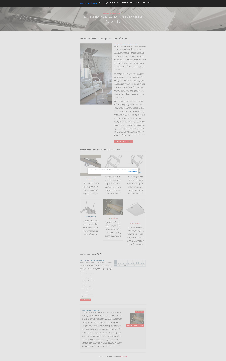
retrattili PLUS (106, 3)
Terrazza (138, 2)
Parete (143, 2)
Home (100, 2)
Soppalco (132, 2)
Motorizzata (125, 2)
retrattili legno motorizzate (112, 4)
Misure (118, 2)
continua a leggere (132, 170)
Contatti (149, 2)
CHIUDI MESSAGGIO (132, 171)
